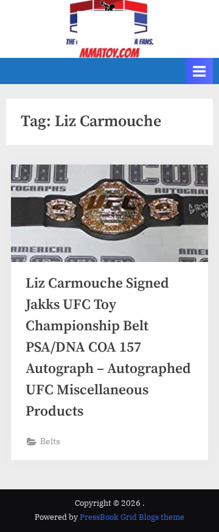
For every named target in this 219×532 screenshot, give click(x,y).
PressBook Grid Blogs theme (132, 517)
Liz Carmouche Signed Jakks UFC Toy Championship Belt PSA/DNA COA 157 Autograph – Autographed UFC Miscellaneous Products (108, 347)
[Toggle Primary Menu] (199, 71)
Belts (50, 441)
